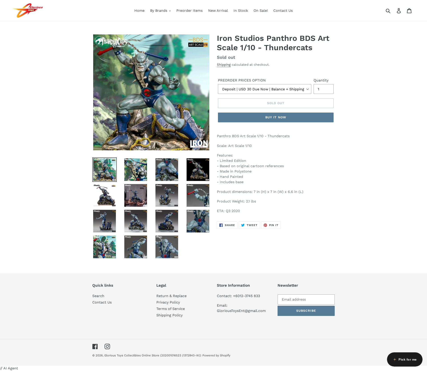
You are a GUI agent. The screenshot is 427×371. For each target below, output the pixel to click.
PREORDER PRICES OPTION (242, 80)
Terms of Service (170, 309)
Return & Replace (171, 296)
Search (98, 296)
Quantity (321, 80)
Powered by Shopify (216, 355)
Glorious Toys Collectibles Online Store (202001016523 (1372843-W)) (152, 355)
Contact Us (102, 302)
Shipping (224, 65)
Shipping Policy (169, 315)
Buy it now (275, 117)
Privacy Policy (168, 302)
